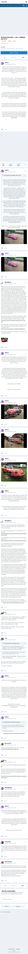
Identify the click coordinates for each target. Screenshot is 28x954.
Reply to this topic (14, 52)
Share (7, 906)
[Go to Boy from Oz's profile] (2, 744)
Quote (5, 129)
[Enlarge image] (14, 236)
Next (23, 57)
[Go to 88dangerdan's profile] (2, 788)
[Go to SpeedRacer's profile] (2, 283)
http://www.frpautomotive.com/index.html (10, 749)
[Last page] (26, 57)
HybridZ (4, 2)
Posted (10, 64)
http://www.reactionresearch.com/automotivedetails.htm (13, 328)
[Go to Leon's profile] (2, 639)
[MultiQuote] (2, 129)
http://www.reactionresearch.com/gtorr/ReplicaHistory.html (13, 540)
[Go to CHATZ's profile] (2, 63)
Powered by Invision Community (14, 952)
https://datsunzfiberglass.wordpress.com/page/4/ (14, 733)
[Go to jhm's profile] (2, 613)
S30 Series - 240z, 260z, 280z (16, 48)
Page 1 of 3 (13, 57)
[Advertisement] (14, 22)
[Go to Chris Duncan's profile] (2, 862)
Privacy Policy (11, 949)
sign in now (7, 893)
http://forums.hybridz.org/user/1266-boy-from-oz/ (13, 602)
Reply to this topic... (8, 899)
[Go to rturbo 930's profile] (2, 842)
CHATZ (3, 47)
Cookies (18, 949)
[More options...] (25, 63)
